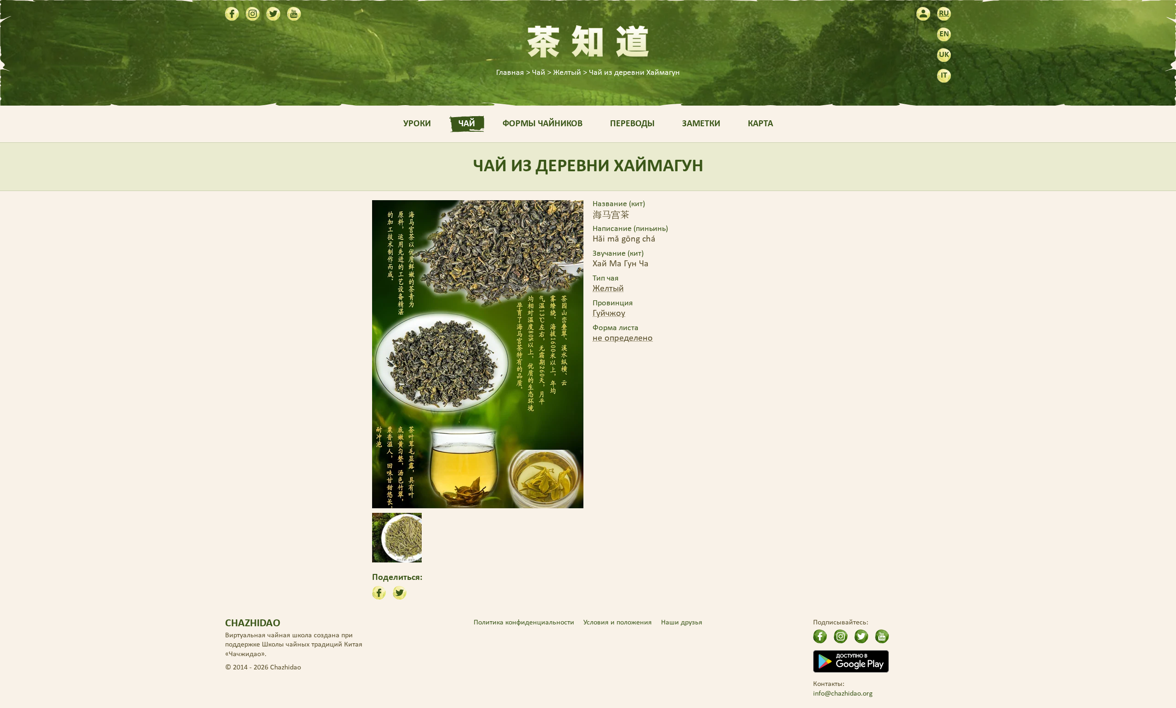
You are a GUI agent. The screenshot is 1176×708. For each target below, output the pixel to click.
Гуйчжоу (609, 313)
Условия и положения (617, 622)
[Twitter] (273, 14)
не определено (623, 338)
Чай (466, 124)
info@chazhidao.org (843, 693)
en (944, 34)
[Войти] (923, 14)
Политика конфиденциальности (524, 622)
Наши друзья (681, 622)
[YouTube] (294, 14)
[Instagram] (253, 14)
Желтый (608, 288)
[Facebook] (232, 14)
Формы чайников (542, 124)
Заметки (701, 124)
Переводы (632, 124)
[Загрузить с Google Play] (851, 661)
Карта (760, 124)
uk (944, 55)
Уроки (417, 124)
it (944, 75)
